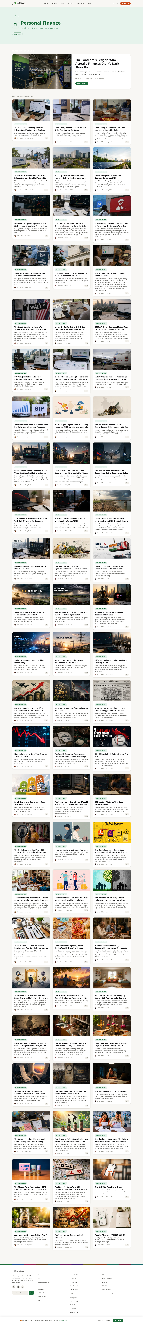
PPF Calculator (106, 1286)
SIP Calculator (106, 1275)
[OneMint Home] (19, 3)
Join (31, 1293)
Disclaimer (73, 1308)
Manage (100, 1320)
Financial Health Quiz (108, 1293)
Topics (54, 3)
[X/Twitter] (13, 1286)
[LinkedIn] (18, 1286)
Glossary (70, 3)
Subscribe (125, 3)
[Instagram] (22, 1286)
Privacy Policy (74, 1298)
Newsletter (80, 3)
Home (46, 3)
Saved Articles (42, 1296)
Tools (62, 3)
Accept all (117, 1320)
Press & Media (74, 1289)
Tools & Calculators (43, 1282)
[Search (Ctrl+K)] (113, 3)
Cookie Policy (74, 1305)
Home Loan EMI (107, 1278)
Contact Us (73, 1278)
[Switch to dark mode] (117, 3)
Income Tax (105, 1282)
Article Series (41, 1293)
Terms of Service (74, 1301)
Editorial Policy (74, 1312)
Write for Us (73, 1282)
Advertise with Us (75, 1286)
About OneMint (74, 1275)
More (89, 3)
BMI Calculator (106, 1289)
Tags (39, 1300)
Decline (108, 1320)
